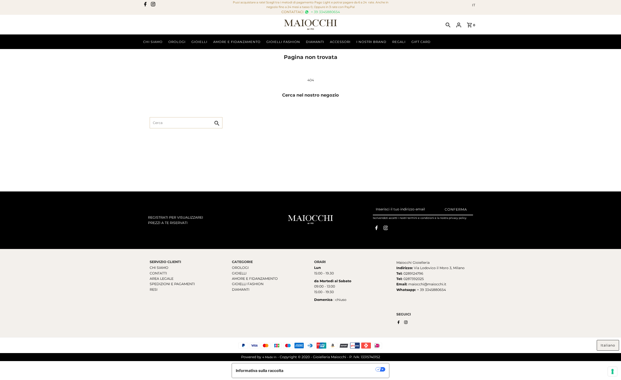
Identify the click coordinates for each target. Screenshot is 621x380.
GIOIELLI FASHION (247, 284)
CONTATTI (158, 273)
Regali (399, 42)
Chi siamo (153, 42)
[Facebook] (145, 5)
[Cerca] (448, 24)
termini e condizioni (421, 218)
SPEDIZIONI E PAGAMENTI (172, 284)
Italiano (608, 345)
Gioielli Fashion (283, 42)
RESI (153, 289)
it (473, 5)
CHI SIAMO (159, 268)
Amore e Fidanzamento (237, 42)
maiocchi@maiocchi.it (427, 284)
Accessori (340, 42)
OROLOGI (240, 268)
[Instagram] (153, 5)
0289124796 (412, 273)
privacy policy (457, 218)
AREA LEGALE (161, 278)
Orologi (177, 42)
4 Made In (269, 357)
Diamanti (315, 42)
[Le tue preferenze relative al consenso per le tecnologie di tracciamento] (612, 371)
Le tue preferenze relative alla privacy (332, 369)
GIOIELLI (239, 273)
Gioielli (199, 42)
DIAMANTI (240, 289)
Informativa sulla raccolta (259, 370)
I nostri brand (371, 42)
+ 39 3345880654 (325, 12)
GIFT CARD (421, 42)
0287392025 (413, 279)
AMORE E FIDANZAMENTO (255, 278)
